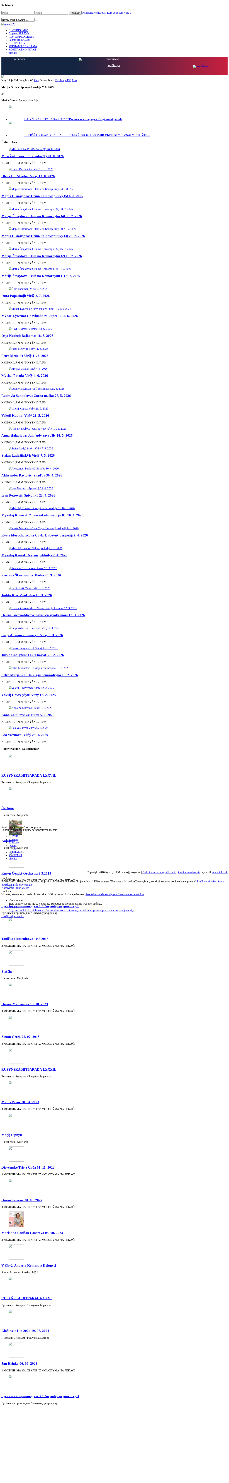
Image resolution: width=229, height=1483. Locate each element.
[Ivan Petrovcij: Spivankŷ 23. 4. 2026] (114, 488)
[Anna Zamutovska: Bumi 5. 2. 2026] (114, 708)
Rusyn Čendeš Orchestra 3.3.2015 (26, 873)
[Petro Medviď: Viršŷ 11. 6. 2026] (114, 348)
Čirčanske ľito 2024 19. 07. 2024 (25, 1331)
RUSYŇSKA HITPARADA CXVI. (26, 1298)
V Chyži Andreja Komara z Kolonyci (28, 1265)
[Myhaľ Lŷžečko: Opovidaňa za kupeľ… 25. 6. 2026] (114, 308)
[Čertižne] (114, 795)
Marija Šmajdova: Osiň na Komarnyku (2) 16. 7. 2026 (41, 256)
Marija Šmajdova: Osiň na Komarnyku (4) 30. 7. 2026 (41, 216)
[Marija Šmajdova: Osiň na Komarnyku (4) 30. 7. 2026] (114, 209)
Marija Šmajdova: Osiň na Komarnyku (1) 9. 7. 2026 (40, 276)
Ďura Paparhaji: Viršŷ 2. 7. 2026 (25, 296)
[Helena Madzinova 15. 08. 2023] (114, 991)
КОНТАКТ (22, 49)
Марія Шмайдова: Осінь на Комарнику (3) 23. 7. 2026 (43, 236)
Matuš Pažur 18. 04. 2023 (20, 1102)
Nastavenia (8, 887)
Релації (19, 39)
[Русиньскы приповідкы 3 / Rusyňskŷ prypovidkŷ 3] (114, 1383)
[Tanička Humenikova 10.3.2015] (114, 925)
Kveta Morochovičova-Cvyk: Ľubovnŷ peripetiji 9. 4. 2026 (44, 535)
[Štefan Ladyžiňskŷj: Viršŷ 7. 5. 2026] (114, 448)
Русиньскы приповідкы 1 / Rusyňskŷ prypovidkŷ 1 (40, 906)
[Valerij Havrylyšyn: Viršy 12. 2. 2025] (114, 688)
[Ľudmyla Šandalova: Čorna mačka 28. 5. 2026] (114, 388)
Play (36, 80)
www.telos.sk (220, 872)
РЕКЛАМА (23, 46)
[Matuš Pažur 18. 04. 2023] (114, 1089)
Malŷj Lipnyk (11, 1135)
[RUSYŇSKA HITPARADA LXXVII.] (114, 762)
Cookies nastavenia (189, 872)
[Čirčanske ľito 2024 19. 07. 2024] (114, 1318)
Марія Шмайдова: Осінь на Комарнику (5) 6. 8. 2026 (42, 196)
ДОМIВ (18, 30)
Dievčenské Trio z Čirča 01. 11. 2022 (28, 1167)
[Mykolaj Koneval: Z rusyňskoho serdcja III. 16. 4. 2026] (114, 508)
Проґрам (21, 36)
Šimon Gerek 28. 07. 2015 (20, 1037)
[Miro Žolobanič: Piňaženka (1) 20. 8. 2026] (114, 149)
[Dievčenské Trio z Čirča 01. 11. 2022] (114, 1154)
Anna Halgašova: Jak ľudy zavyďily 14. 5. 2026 (37, 435)
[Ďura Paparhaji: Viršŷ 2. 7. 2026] (114, 289)
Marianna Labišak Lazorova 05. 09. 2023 (32, 1233)
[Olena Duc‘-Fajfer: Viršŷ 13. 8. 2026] (114, 169)
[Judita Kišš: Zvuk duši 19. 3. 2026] (114, 588)
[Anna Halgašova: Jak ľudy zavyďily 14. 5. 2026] (114, 428)
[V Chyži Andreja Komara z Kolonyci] (114, 1252)
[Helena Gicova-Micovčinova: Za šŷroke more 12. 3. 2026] (114, 608)
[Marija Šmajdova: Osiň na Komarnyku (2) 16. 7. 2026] (114, 249)
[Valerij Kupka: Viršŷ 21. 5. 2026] (114, 408)
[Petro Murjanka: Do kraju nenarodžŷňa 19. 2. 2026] (114, 668)
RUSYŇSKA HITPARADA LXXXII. (28, 1069)
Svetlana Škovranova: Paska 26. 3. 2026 (31, 575)
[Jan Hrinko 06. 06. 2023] (114, 1350)
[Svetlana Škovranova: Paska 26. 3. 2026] (114, 568)
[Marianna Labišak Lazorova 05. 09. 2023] (114, 1219)
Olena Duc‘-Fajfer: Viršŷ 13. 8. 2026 (28, 176)
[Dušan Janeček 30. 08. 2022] (114, 1187)
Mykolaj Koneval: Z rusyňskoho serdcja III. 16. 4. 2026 (42, 515)
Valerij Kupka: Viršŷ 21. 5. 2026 (25, 415)
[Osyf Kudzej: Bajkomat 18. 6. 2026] (114, 329)
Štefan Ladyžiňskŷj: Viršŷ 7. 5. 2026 (28, 455)
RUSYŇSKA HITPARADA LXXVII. (28, 775)
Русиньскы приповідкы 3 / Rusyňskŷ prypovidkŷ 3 (40, 1396)
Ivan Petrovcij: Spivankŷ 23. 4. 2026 (28, 495)
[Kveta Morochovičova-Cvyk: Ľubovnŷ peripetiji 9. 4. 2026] (114, 528)
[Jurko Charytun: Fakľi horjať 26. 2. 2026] (114, 648)
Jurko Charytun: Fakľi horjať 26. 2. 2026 (32, 655)
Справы (19, 33)
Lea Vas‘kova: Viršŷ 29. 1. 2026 (24, 735)
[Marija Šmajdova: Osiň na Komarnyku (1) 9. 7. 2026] (114, 269)
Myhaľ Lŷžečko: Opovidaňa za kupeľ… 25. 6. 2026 (39, 316)
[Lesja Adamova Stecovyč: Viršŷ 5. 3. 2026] (114, 628)
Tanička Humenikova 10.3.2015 (24, 939)
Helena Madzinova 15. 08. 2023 (24, 1004)
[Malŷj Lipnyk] (114, 1122)
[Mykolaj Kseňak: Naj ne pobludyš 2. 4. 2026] (114, 548)
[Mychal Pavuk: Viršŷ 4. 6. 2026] (114, 368)
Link (74, 80)
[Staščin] (114, 958)
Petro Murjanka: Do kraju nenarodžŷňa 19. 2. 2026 (39, 675)
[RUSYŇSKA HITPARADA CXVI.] (114, 1285)
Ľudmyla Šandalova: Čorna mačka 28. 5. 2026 (36, 396)
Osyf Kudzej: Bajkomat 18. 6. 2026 (27, 336)
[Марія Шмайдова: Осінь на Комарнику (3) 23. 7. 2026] (114, 229)
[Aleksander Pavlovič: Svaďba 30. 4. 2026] (114, 468)
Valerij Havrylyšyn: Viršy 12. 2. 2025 (28, 695)
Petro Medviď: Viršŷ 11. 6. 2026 (24, 356)
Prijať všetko (22, 887)
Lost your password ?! (119, 12)
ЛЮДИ (17, 43)
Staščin (6, 971)
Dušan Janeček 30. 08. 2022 (21, 1200)
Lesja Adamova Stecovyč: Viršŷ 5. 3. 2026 (32, 635)
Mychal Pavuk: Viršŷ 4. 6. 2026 (24, 375)
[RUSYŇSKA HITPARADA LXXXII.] (114, 1056)
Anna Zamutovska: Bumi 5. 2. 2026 (27, 715)
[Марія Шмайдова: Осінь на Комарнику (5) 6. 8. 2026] (114, 189)
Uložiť (5, 916)
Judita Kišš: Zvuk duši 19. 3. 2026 (26, 595)
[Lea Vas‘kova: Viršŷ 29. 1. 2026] (114, 728)
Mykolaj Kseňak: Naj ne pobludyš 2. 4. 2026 (34, 555)
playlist (13, 52)
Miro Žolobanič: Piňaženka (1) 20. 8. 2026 (32, 156)
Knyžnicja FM (63, 80)
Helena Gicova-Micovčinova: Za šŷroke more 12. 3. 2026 (43, 615)
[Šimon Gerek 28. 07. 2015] (114, 1024)
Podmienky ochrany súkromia (159, 872)
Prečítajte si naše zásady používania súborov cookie (115, 894)
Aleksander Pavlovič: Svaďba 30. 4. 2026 (31, 475)
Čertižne (7, 808)
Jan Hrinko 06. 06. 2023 (19, 1363)
